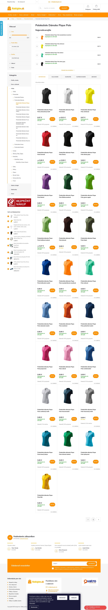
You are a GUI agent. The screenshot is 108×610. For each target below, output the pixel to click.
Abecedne (94, 76)
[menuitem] (13, 15)
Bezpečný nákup (11, 2)
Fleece (14, 172)
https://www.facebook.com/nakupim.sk (53, 590)
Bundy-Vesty (16, 175)
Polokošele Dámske (19, 100)
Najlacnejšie (55, 76)
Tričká (14, 91)
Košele (14, 151)
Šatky (14, 166)
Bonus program (13, 596)
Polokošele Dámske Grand (22, 131)
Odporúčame (42, 76)
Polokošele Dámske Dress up (22, 134)
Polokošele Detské (18, 147)
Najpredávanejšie (81, 76)
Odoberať (91, 563)
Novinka (14, 49)
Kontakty (11, 598)
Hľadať (64, 8)
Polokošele (15, 94)
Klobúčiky (15, 156)
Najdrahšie (68, 76)
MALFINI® (15, 58)
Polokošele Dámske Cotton (22, 107)
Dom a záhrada (15, 84)
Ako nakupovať (21, 2)
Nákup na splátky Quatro (15, 601)
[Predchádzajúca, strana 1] (93, 519)
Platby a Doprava (13, 591)
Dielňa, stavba (14, 80)
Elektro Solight (15, 185)
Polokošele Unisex (18, 144)
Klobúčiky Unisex (18, 159)
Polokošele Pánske (19, 97)
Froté (14, 181)
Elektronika (14, 189)
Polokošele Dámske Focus (22, 120)
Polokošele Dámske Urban (22, 114)
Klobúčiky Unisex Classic (22, 162)
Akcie (12, 193)
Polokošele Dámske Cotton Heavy (22, 110)
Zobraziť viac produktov (67, 70)
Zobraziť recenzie (24, 538)
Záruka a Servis (13, 587)
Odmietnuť (62, 598)
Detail (52, 119)
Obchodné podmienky (14, 589)
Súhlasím (74, 598)
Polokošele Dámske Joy (22, 138)
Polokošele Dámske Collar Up (22, 127)
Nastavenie (34, 607)
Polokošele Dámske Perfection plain (21, 123)
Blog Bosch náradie (14, 594)
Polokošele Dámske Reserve (23, 141)
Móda (12, 88)
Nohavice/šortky (17, 178)
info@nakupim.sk (52, 587)
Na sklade (15, 46)
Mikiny (14, 169)
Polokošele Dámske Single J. (23, 117)
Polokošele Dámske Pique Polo (22, 103)
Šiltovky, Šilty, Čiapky (18, 153)
